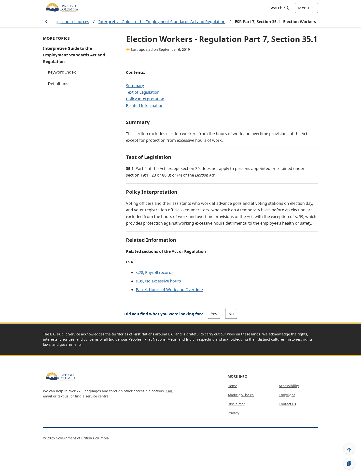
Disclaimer (236, 404)
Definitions (58, 83)
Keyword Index (62, 72)
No (231, 313)
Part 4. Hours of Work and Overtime (169, 289)
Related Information (145, 105)
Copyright (287, 395)
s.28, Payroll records (154, 272)
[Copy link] (349, 464)
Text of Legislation (143, 92)
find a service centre (92, 396)
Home (232, 386)
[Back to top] (349, 448)
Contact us (287, 404)
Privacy (233, 413)
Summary (135, 85)
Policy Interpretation (145, 99)
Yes (214, 313)
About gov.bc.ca (241, 395)
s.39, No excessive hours (158, 281)
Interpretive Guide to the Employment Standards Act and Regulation (161, 21)
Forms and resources (69, 21)
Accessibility (289, 386)
